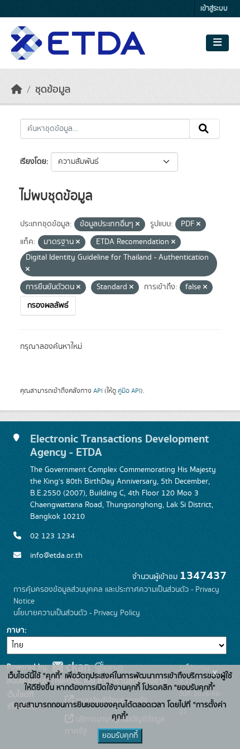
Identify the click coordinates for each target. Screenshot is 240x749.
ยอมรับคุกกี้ (120, 735)
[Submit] (204, 129)
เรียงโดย (33, 161)
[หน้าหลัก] (16, 89)
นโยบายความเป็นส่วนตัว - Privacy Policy (76, 613)
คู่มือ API (129, 391)
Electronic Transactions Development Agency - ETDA (119, 446)
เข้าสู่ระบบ (214, 8)
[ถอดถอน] (138, 224)
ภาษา (16, 630)
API (98, 391)
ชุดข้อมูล (52, 89)
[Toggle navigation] (217, 43)
